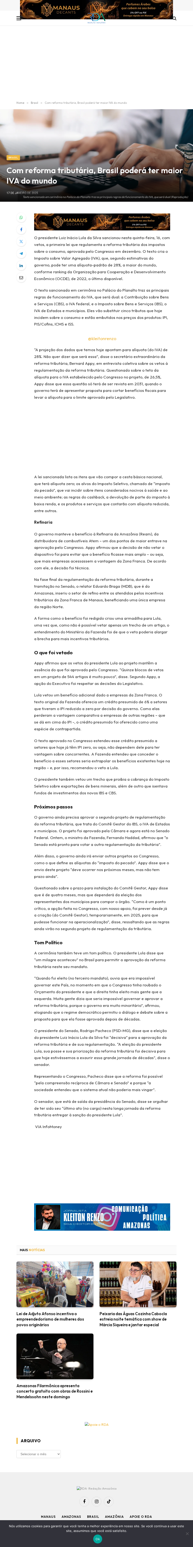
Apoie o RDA (141, 1517)
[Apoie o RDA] (96, 1424)
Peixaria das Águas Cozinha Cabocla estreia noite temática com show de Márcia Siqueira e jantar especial (133, 1319)
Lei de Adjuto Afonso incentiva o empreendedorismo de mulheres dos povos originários (50, 1319)
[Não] (187, 1533)
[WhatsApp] (21, 217)
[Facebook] (21, 229)
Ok (98, 1539)
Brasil (13, 157)
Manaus (48, 1517)
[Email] (21, 277)
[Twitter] (21, 241)
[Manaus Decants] (96, 10)
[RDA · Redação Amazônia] (96, 18)
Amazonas (71, 1517)
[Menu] (19, 18)
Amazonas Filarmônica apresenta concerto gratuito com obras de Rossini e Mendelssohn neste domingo (54, 1391)
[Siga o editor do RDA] (102, 1218)
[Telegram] (21, 253)
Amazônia (114, 1517)
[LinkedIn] (21, 265)
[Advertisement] (96, 63)
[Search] (174, 18)
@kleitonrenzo (102, 338)
